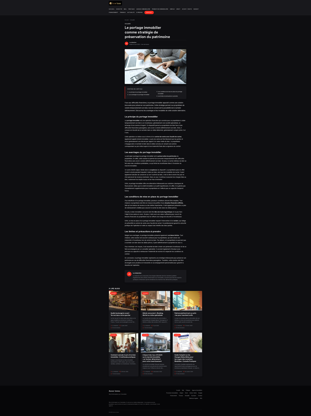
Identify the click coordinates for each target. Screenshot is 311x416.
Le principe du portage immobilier (138, 92)
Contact (149, 12)
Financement (113, 12)
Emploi (172, 9)
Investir (119, 9)
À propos (139, 12)
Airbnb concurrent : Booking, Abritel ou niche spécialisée (153, 314)
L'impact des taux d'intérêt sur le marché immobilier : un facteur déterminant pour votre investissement (152, 358)
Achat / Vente (187, 9)
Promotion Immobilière (160, 9)
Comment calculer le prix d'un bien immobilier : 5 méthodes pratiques (123, 356)
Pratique (131, 9)
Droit (178, 9)
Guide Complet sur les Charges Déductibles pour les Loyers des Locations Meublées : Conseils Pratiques (185, 358)
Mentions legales (193, 398)
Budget (196, 9)
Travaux (123, 12)
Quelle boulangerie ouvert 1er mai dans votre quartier (120, 314)
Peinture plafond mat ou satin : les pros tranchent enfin (185, 314)
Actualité (131, 12)
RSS (201, 398)
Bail (125, 9)
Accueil (111, 9)
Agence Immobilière (143, 9)
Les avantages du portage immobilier (139, 94)
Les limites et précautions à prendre (168, 96)
